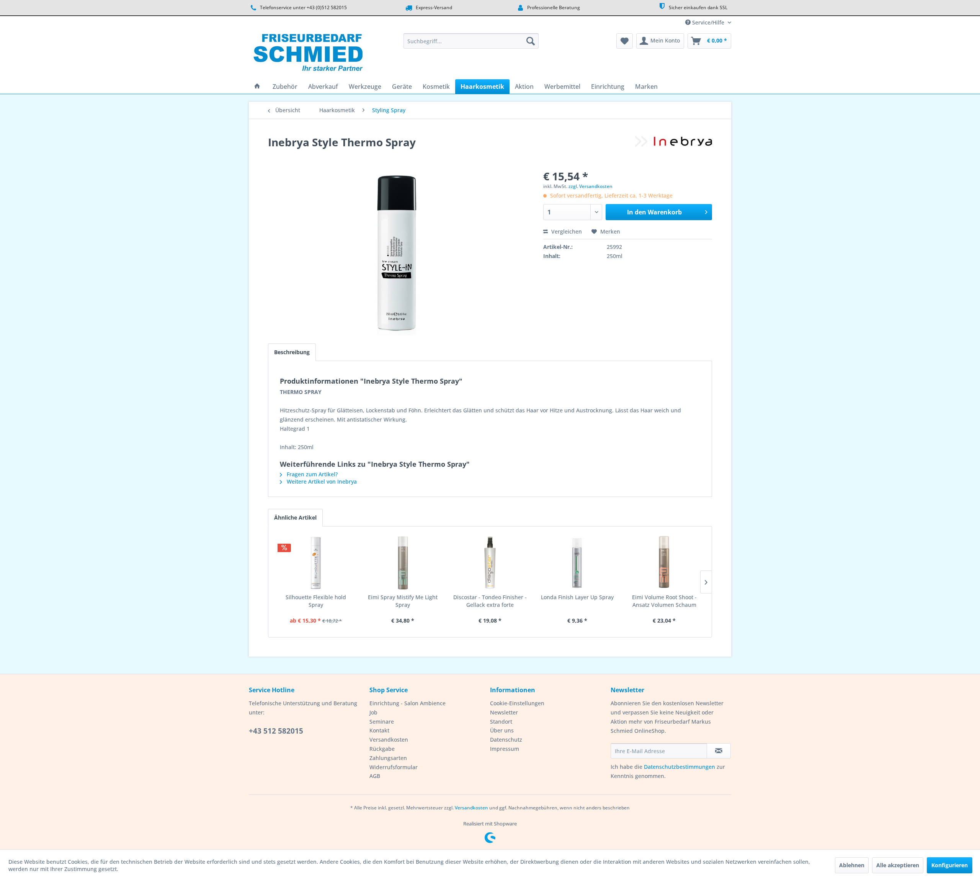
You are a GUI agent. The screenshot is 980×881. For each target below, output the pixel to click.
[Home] (257, 86)
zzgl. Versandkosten (590, 186)
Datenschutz (506, 739)
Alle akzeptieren (897, 865)
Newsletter (504, 712)
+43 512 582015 (276, 731)
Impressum (504, 748)
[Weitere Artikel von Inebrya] (673, 149)
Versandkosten (388, 739)
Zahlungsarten (388, 758)
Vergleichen (566, 231)
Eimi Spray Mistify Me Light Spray (403, 600)
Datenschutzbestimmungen (679, 766)
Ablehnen (851, 865)
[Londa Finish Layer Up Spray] (577, 563)
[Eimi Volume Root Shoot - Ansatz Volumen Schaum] (664, 563)
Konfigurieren (949, 865)
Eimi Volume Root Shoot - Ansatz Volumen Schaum (664, 600)
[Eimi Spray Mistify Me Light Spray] (403, 563)
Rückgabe (382, 748)
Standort (501, 721)
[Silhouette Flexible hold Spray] (316, 563)
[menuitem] (471, 41)
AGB (374, 776)
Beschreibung (292, 352)
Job (373, 712)
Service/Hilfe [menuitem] (708, 22)
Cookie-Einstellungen (517, 703)
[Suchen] (531, 41)
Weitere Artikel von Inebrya (321, 481)
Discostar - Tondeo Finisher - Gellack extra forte (490, 600)
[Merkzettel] (624, 41)
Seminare (381, 721)
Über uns (502, 730)
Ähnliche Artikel (295, 517)
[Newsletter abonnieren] (719, 750)
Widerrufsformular (393, 767)
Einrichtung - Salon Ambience (407, 703)
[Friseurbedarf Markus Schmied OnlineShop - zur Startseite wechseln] (308, 54)
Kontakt (379, 730)
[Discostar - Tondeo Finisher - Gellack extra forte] (490, 563)
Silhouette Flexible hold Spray (316, 600)
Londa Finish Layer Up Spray (577, 597)
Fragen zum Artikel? (311, 474)
